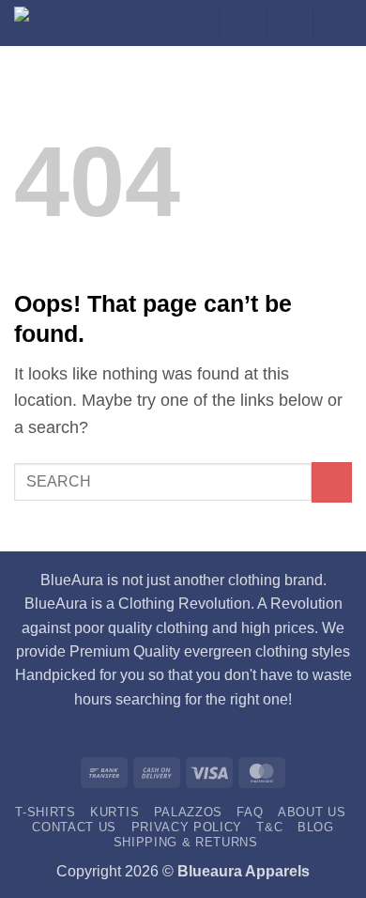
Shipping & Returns (186, 842)
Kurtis (114, 812)
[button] (289, 24)
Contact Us (74, 827)
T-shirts (45, 812)
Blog (315, 827)
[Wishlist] (242, 24)
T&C (269, 827)
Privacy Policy (186, 827)
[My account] (195, 24)
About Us (311, 812)
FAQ (249, 812)
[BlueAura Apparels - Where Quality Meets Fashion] (38, 23)
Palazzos (188, 812)
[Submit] (332, 482)
